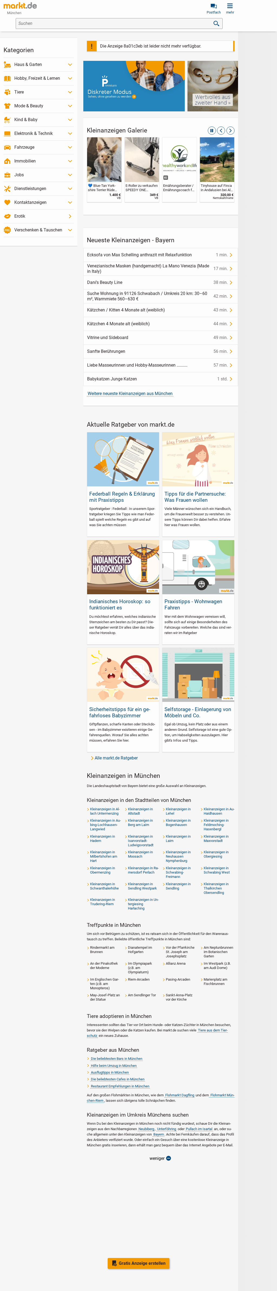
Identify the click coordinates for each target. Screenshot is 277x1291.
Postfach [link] (214, 12)
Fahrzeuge (24, 147)
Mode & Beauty (28, 105)
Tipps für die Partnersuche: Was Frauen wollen (195, 497)
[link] (104, 169)
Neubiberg (146, 1129)
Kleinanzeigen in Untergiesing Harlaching (143, 904)
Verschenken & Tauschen (38, 230)
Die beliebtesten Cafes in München (117, 1079)
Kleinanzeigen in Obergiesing (216, 854)
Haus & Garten (28, 64)
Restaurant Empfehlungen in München (120, 1086)
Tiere (19, 92)
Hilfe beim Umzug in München (114, 1066)
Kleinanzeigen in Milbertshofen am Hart (103, 856)
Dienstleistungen (30, 188)
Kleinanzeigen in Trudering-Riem (102, 902)
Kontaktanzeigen (30, 202)
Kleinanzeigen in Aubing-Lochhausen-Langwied (105, 824)
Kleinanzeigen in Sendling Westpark (142, 886)
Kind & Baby (26, 119)
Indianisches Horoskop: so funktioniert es (119, 604)
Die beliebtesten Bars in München (116, 1059)
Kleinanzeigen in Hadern (102, 838)
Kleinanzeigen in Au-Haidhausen (219, 811)
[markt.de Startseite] (20, 5)
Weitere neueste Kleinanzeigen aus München (130, 393)
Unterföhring (166, 1129)
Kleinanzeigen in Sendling (178, 886)
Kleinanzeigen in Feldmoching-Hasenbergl (216, 824)
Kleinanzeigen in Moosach (140, 854)
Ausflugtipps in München (110, 1072)
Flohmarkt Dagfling (179, 1095)
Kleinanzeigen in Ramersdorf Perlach (143, 870)
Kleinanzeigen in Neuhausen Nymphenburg (178, 856)
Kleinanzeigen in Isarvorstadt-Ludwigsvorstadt (140, 840)
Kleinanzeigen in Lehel (178, 811)
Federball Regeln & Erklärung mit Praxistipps (122, 497)
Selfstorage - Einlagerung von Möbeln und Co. (197, 712)
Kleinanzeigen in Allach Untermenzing (105, 811)
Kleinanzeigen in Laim (178, 838)
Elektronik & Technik (33, 133)
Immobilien (25, 161)
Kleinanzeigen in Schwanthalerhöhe (104, 886)
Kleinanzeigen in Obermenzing (102, 870)
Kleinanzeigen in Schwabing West (217, 870)
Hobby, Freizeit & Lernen (37, 78)
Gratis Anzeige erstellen (142, 1263)
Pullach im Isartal (199, 1129)
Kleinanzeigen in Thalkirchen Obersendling (216, 888)
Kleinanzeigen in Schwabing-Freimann (178, 872)
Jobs (19, 174)
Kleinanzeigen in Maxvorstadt (216, 838)
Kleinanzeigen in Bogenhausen (178, 822)
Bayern (158, 1134)
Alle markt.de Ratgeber (116, 758)
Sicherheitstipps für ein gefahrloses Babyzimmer (119, 712)
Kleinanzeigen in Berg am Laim (140, 822)
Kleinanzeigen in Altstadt (140, 811)
